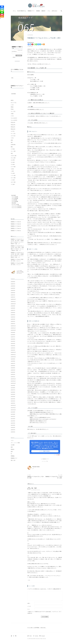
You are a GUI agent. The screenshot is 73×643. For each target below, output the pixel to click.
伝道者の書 (13, 144)
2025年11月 (13, 301)
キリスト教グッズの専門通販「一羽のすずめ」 (36, 627)
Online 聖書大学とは (21, 10)
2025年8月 (13, 308)
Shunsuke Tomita (36, 466)
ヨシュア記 (45, 461)
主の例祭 (12, 444)
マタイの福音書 (15, 196)
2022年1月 (13, 403)
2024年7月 (13, 336)
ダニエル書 (13, 157)
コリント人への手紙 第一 (17, 205)
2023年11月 (13, 354)
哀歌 (12, 153)
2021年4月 (13, 423)
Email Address (14, 51)
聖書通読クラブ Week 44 (16, 226)
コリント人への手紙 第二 (17, 207)
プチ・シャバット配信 (15, 442)
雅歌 (12, 146)
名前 (28, 603)
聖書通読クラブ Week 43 (16, 228)
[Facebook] (28, 44)
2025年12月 (13, 299)
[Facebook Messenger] (38, 44)
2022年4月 (13, 396)
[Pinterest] (32, 44)
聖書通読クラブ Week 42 (16, 230)
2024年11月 (13, 328)
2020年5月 (13, 427)
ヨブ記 (12, 137)
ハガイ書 (12, 179)
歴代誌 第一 (13, 126)
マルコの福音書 (15, 198)
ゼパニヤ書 (13, 177)
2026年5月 (13, 288)
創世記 (12, 100)
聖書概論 (12, 455)
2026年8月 (13, 281)
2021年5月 (13, 420)
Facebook (36, 635)
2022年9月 (13, 385)
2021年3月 (13, 425)
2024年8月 (13, 334)
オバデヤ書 (13, 166)
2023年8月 (13, 361)
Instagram (43, 635)
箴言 (12, 142)
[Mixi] (42, 44)
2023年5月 (13, 367)
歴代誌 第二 (13, 129)
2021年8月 (13, 414)
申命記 (12, 109)
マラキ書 (12, 184)
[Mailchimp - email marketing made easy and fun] (14, 57)
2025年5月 (13, 314)
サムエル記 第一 (14, 118)
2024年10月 (13, 330)
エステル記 (13, 135)
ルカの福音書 (14, 199)
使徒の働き (14, 202)
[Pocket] (2, 15)
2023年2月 (13, 374)
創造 (12, 447)
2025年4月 (13, 317)
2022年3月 (13, 398)
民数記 (12, 106)
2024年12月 (13, 325)
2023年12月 (13, 352)
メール (29, 606)
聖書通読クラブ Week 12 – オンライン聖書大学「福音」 (17, 242)
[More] (44, 44)
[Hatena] (40, 44)
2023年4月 (13, 370)
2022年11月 (13, 381)
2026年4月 (13, 290)
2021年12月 (13, 405)
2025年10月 (13, 303)
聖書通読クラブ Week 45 (16, 223)
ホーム (14, 10)
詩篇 (12, 140)
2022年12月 (13, 378)
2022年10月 (13, 383)
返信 (29, 580)
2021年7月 (13, 416)
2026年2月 (13, 294)
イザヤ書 (12, 148)
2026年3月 (13, 292)
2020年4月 (13, 429)
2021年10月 (13, 409)
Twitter (30, 635)
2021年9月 (13, 412)
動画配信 (38, 10)
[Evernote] (34, 44)
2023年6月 (13, 365)
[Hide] (0, 18)
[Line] (36, 44)
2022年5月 (13, 394)
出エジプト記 (13, 102)
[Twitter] (30, 44)
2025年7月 (13, 310)
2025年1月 (13, 323)
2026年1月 (13, 297)
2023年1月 (13, 376)
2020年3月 (13, 431)
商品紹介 (12, 449)
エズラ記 (12, 131)
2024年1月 (13, 350)
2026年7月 (13, 283)
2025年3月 (13, 319)
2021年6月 (13, 418)
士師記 (12, 113)
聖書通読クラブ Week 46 (16, 221)
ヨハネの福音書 (15, 201)
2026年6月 (13, 286)
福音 (12, 451)
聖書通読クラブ (31, 10)
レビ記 (12, 104)
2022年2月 (13, 400)
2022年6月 (13, 392)
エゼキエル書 (13, 155)
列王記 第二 (13, 124)
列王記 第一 (13, 122)
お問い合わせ (54, 10)
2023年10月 (13, 356)
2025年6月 (13, 312)
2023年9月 (13, 358)
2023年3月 (13, 372)
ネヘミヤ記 (13, 133)
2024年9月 (13, 332)
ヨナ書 (12, 168)
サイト (28, 609)
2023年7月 (13, 363)
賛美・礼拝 (13, 460)
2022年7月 (13, 389)
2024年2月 (13, 347)
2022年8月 (13, 387)
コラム (48, 10)
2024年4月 (13, 343)
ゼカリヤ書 (13, 182)
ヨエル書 (12, 162)
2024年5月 (13, 341)
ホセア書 (12, 160)
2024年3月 (13, 345)
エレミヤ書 (13, 151)
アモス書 (12, 164)
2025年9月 (13, 305)
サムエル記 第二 (14, 120)
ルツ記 (12, 115)
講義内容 (43, 10)
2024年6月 (13, 339)
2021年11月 (13, 407)
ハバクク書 (13, 175)
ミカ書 (12, 171)
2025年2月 (13, 321)
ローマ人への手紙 (15, 204)
